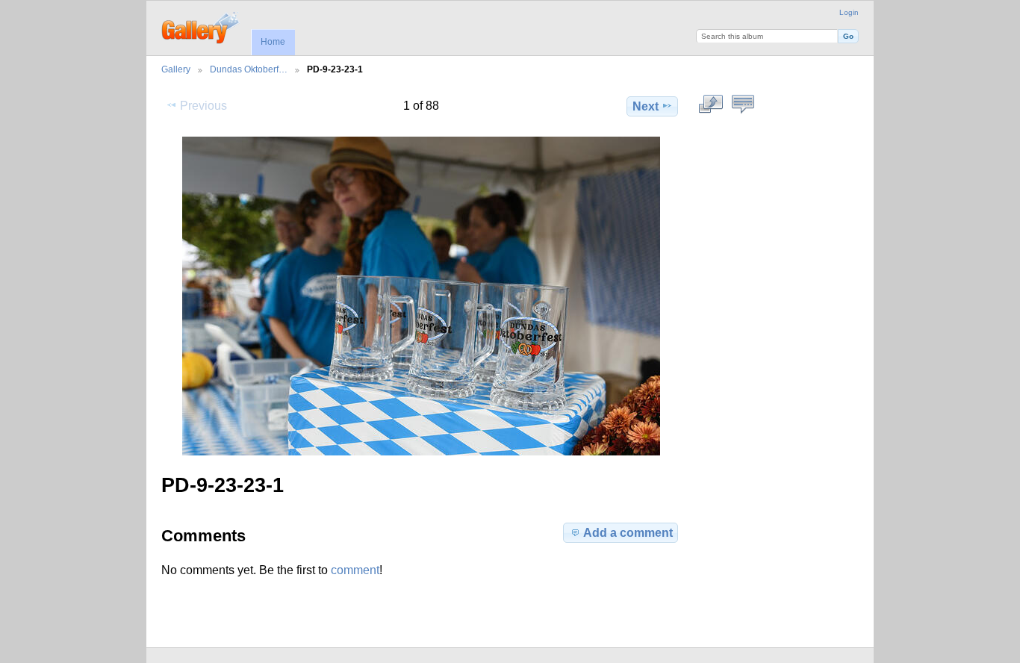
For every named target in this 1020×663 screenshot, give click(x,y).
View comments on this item (743, 104)
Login (849, 12)
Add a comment (628, 532)
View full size (711, 104)
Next (645, 106)
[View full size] (421, 296)
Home (273, 42)
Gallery (175, 69)
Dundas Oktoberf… (248, 69)
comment (355, 570)
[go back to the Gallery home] (201, 26)
